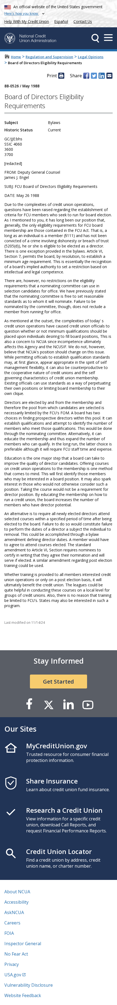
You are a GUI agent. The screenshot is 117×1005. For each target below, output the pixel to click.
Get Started (58, 681)
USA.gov (12, 975)
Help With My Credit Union (25, 21)
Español (61, 21)
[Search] (95, 38)
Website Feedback (22, 995)
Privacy (11, 964)
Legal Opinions (90, 56)
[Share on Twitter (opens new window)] (94, 75)
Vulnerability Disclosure (28, 985)
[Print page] (61, 75)
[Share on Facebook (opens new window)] (86, 75)
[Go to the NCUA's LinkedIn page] (68, 704)
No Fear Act (16, 954)
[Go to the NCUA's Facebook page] (29, 704)
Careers (12, 923)
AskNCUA (14, 912)
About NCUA (17, 892)
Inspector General (22, 944)
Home (16, 56)
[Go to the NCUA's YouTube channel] (87, 704)
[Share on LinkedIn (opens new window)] (101, 75)
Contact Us (82, 21)
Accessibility (16, 902)
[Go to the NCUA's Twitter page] (48, 704)
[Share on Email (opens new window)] (109, 75)
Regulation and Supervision (49, 56)
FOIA (9, 933)
